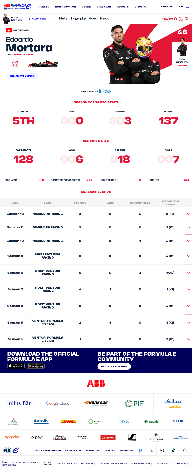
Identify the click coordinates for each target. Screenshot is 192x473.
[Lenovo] (108, 437)
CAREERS (110, 450)
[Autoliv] (41, 421)
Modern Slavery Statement (113, 463)
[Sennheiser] (132, 437)
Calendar (104, 7)
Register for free (114, 366)
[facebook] (175, 19)
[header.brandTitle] (11, 450)
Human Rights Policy (141, 463)
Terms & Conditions (67, 463)
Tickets (43, 7)
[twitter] (181, 19)
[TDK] (178, 421)
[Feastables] (60, 437)
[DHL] (69, 421)
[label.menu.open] (188, 6)
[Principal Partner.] (134, 404)
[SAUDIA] (151, 421)
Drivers (140, 7)
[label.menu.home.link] (17, 7)
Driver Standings (21, 76)
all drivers (39, 19)
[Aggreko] (12, 437)
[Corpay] (36, 437)
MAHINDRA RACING (24, 54)
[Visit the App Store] (16, 366)
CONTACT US (93, 450)
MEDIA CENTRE (73, 450)
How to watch (65, 7)
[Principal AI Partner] (58, 404)
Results (123, 7)
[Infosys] (123, 421)
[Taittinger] (156, 437)
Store (86, 7)
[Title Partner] (96, 383)
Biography (78, 19)
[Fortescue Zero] (96, 421)
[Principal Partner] (173, 404)
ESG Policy (162, 463)
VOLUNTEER (126, 450)
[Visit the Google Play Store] (35, 366)
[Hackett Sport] (84, 437)
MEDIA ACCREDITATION (48, 450)
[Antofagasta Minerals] (14, 421)
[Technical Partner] (96, 404)
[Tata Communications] (180, 437)
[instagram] (186, 19)
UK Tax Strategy (180, 463)
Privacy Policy (88, 463)
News (104, 19)
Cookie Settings (47, 463)
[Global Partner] (19, 404)
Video (93, 19)
